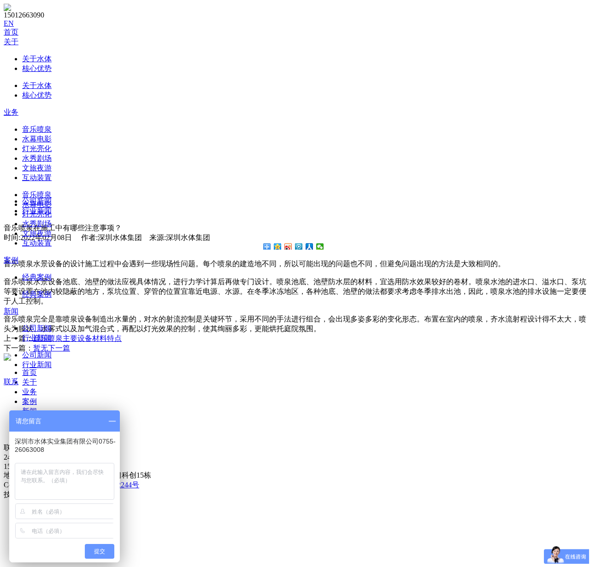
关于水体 (37, 59)
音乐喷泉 (37, 129)
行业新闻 (37, 338)
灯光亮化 (37, 148)
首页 (11, 32)
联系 (11, 382)
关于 (11, 42)
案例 (11, 260)
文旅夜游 (37, 168)
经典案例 (37, 277)
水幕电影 (37, 139)
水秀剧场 (37, 158)
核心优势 (37, 68)
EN (9, 23)
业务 (11, 112)
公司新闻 (37, 328)
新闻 (11, 311)
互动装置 (37, 177)
